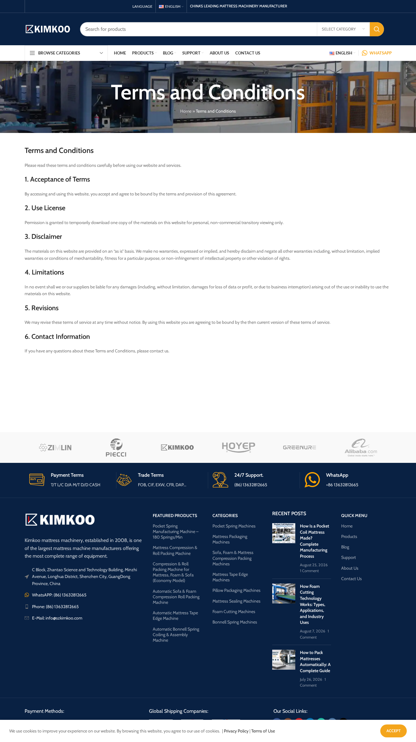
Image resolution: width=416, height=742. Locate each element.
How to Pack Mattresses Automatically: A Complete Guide (315, 661)
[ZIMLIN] (55, 447)
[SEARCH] (377, 29)
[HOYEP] (238, 447)
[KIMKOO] (177, 447)
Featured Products (175, 515)
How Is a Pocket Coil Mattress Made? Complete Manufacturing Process (314, 541)
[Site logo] (48, 28)
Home (186, 111)
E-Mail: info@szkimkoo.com (57, 618)
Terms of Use (263, 731)
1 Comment (309, 570)
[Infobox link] (70, 480)
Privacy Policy (236, 731)
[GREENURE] (299, 447)
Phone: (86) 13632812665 (55, 606)
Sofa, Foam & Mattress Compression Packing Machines (232, 558)
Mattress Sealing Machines (236, 601)
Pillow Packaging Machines (236, 590)
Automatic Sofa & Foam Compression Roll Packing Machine (176, 596)
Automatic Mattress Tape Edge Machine (175, 615)
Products (349, 536)
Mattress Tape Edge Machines (230, 577)
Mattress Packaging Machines (229, 539)
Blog (345, 547)
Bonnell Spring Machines (234, 622)
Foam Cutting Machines (233, 611)
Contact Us (351, 578)
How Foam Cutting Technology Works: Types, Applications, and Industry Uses (312, 604)
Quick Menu (354, 515)
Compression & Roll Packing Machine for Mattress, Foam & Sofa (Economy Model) (173, 572)
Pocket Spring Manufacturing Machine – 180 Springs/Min (176, 531)
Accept (393, 730)
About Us (349, 568)
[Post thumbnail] (283, 548)
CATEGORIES (225, 515)
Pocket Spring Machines (234, 526)
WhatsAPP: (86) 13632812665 (59, 595)
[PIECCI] (116, 447)
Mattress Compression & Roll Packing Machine (175, 550)
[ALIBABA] (361, 447)
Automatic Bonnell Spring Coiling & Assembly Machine (176, 634)
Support (348, 557)
